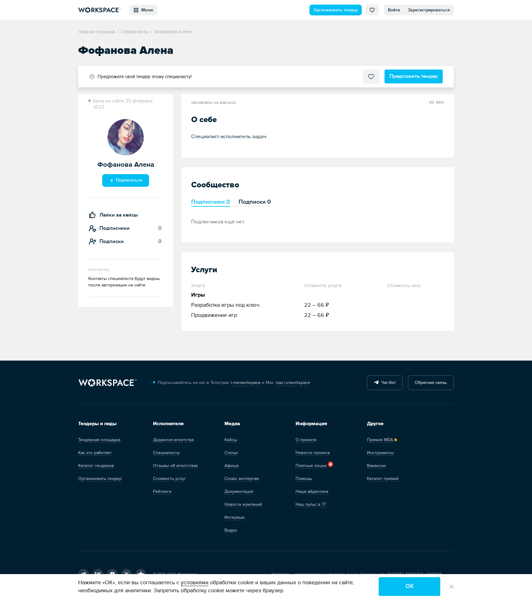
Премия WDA (380, 439)
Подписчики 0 (210, 202)
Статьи (231, 452)
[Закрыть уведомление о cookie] (451, 586)
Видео (230, 530)
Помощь (304, 478)
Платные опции (311, 465)
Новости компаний (243, 504)
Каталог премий (383, 478)
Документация (238, 491)
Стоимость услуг (169, 478)
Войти (394, 10)
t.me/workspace (246, 382)
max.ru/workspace (293, 382)
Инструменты (380, 452)
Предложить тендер (413, 76)
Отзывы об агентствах (175, 465)
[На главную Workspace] (107, 383)
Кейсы (230, 439)
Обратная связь (431, 382)
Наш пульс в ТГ (311, 504)
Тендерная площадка (99, 439)
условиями (194, 582)
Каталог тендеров (96, 465)
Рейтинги (162, 491)
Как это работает (95, 452)
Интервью (234, 517)
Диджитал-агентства (173, 439)
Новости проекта (313, 452)
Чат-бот (387, 382)
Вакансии (376, 465)
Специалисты (166, 452)
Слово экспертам (241, 478)
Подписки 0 (255, 202)
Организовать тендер (335, 10)
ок (409, 586)
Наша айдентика (312, 491)
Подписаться (128, 180)
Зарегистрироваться (429, 10)
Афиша (231, 465)
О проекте (306, 439)
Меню (146, 10)
